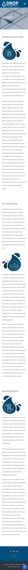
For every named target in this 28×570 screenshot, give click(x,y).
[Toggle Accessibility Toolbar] (25, 567)
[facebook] (11, 551)
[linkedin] (14, 551)
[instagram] (17, 551)
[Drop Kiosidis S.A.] (11, 4)
